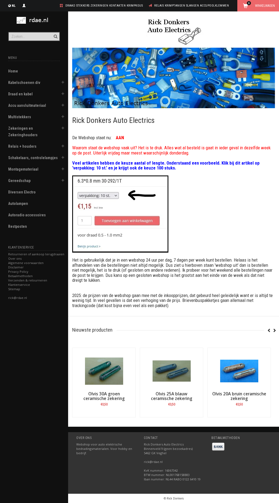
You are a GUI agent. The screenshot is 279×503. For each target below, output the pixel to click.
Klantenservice (19, 285)
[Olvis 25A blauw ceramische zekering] (171, 371)
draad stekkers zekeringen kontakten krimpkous (104, 5)
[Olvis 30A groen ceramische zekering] (104, 371)
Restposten (17, 226)
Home (13, 71)
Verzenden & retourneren (27, 280)
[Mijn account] (24, 5)
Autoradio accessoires (27, 215)
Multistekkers (19, 117)
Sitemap (14, 289)
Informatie (104, 417)
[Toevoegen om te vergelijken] (109, 406)
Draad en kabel (20, 94)
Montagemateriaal (23, 169)
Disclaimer (16, 267)
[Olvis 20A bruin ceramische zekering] (239, 371)
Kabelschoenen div (24, 82)
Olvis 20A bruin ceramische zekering (239, 396)
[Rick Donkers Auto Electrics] (34, 20)
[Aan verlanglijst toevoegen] (98, 406)
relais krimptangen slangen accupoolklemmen (191, 5)
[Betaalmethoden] (218, 446)
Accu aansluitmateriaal (27, 105)
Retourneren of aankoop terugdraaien (36, 254)
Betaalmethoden (20, 276)
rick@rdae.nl (17, 298)
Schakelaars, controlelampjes (33, 158)
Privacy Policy (18, 271)
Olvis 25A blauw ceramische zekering (171, 396)
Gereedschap (19, 180)
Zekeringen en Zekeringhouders (23, 131)
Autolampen (18, 203)
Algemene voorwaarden (26, 263)
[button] (62, 83)
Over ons (15, 258)
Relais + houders (22, 146)
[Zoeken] (55, 33)
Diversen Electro (22, 192)
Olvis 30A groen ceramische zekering (104, 396)
